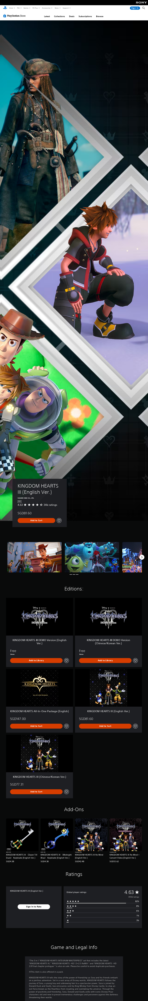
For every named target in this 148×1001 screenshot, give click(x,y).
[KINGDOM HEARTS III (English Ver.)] (34, 557)
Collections (59, 16)
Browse (99, 16)
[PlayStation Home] (5, 8)
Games (25, 8)
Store (11, 8)
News (57, 8)
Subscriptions (85, 16)
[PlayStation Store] (15, 15)
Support (66, 8)
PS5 (18, 8)
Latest (47, 16)
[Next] (141, 557)
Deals (71, 16)
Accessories (46, 8)
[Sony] (141, 4)
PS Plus (35, 8)
